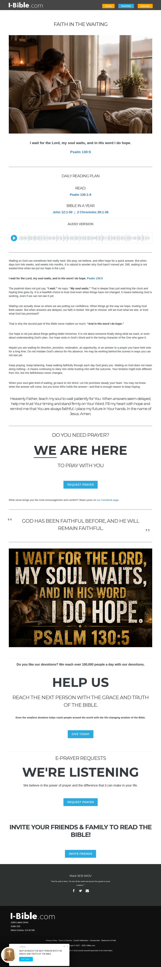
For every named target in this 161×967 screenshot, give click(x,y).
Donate (108, 6)
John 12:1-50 (62, 212)
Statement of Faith (108, 940)
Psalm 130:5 (80, 152)
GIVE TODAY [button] (81, 734)
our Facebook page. (108, 500)
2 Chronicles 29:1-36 (92, 212)
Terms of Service (65, 940)
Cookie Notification (80, 940)
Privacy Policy (51, 940)
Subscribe (145, 6)
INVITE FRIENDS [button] (80, 854)
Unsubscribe (95, 940)
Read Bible (126, 6)
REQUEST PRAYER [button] (80, 484)
